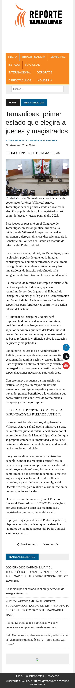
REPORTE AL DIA (33, 56)
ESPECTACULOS (19, 80)
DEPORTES (44, 72)
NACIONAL (32, 64)
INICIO (12, 56)
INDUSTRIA (44, 80)
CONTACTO (53, 676)
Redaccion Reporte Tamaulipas (37, 140)
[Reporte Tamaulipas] (37, 17)
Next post (49, 544)
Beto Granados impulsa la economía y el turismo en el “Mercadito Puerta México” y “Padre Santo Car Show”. (37, 640)
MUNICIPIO (57, 56)
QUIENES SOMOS (35, 676)
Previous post (28, 544)
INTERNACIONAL (19, 72)
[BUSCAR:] (37, 88)
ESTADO (14, 64)
